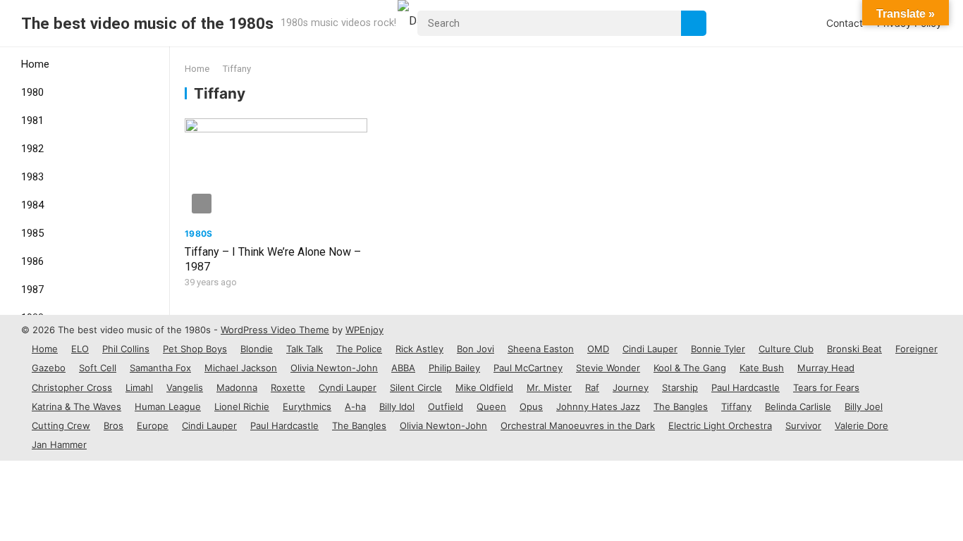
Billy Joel (864, 406)
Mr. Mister (549, 387)
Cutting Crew (61, 425)
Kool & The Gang (690, 367)
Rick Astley (419, 348)
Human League (168, 406)
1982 (32, 148)
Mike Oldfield (484, 387)
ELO (80, 348)
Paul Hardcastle (745, 387)
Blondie (256, 348)
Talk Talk (304, 348)
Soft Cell (97, 367)
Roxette (288, 387)
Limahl (139, 387)
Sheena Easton (541, 348)
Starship (680, 387)
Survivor (803, 425)
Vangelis (184, 387)
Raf (592, 387)
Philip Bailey (454, 367)
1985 (32, 233)
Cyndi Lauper (347, 387)
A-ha (355, 406)
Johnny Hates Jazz (598, 406)
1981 (32, 120)
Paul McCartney (528, 367)
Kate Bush (762, 367)
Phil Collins (125, 348)
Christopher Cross (72, 387)
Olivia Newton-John (334, 367)
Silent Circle (416, 387)
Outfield (445, 406)
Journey (631, 387)
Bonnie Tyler (718, 348)
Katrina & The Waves (76, 406)
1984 (32, 205)
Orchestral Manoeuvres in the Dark (578, 425)
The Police (359, 348)
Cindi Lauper (649, 348)
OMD (598, 348)
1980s (199, 233)
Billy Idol (397, 406)
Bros (113, 425)
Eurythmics (307, 406)
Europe (152, 425)
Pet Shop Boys (195, 348)
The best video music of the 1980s (147, 23)
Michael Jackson (240, 367)
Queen (491, 406)
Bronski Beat (854, 348)
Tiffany (736, 406)
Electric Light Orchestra (720, 425)
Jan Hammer (59, 444)
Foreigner (916, 348)
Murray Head (825, 367)
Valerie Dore (861, 425)
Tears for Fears (826, 387)
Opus (531, 406)
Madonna (236, 387)
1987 (32, 289)
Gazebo (49, 367)
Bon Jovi (475, 348)
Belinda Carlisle (798, 406)
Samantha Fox (160, 367)
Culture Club (786, 348)
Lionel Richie (241, 406)
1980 (32, 92)
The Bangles (681, 406)
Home (35, 64)
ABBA (403, 367)
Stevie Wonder (608, 367)
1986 (32, 261)
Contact (844, 23)
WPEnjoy (364, 329)
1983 (32, 176)
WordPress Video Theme (275, 329)
